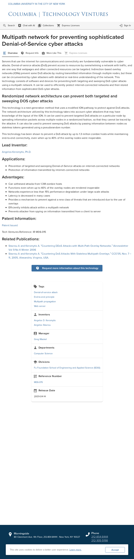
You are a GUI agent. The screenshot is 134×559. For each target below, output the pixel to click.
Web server (40, 306)
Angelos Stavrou (42, 325)
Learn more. (75, 549)
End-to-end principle (44, 297)
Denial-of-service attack (46, 292)
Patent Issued (10, 225)
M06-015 (38, 382)
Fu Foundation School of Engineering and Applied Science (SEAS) (67, 367)
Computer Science (43, 353)
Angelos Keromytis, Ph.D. (16, 152)
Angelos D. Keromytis (45, 320)
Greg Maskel (40, 339)
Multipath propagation (45, 301)
